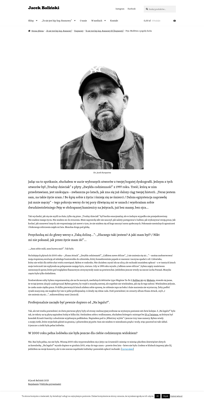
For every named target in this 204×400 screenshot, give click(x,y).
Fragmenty (78, 30)
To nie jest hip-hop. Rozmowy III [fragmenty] (104, 30)
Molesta (151, 280)
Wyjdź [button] (165, 396)
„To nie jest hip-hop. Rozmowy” (57, 20)
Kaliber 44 (138, 280)
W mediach (96, 20)
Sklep (31, 20)
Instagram (120, 8)
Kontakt (114, 20)
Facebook (132, 8)
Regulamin (33, 384)
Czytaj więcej (176, 396)
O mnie (83, 20)
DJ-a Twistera (151, 314)
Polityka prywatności (50, 384)
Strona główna (38, 30)
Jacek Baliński (43, 8)
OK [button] (157, 396)
